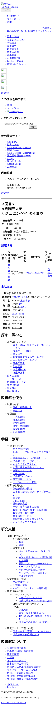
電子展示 (11, 388)
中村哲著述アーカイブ (25, 360)
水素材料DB (13, 58)
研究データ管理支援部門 (20, 673)
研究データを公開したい (26, 634)
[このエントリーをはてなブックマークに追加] (3, 84)
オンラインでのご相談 (25, 482)
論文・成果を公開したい (32, 613)
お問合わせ (13, 16)
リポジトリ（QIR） (23, 351)
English (14, 7)
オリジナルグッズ (16, 660)
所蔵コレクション (16, 64)
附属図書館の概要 (16, 648)
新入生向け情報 (21, 449)
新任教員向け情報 (22, 488)
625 (20, 304)
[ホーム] (6, 3)
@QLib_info (13, 684)
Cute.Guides (13, 391)
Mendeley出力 (16, 111)
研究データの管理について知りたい (32, 631)
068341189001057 (35, 272)
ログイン (6, 10)
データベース (14, 379)
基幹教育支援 (20, 503)
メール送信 (13, 108)
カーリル (11, 166)
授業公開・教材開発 (23, 513)
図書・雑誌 (13, 36)
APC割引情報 (20, 585)
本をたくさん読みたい (25, 464)
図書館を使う (35, 31)
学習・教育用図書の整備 (26, 506)
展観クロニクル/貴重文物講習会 (24, 666)
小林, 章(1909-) (19, 297)
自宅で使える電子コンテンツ (28, 467)
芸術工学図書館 (21, 426)
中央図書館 (19, 416)
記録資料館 (19, 432)
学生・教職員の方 (22, 407)
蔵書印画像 (13, 52)
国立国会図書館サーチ (19, 155)
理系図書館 (19, 420)
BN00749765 (18, 313)
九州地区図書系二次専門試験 (22, 679)
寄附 (9, 22)
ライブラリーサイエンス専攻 (22, 670)
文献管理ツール (21, 582)
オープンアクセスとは (30, 597)
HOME (10, 31)
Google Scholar (14, 161)
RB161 (22, 307)
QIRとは (23, 610)
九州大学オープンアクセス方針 (35, 600)
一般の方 (17, 410)
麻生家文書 (13, 49)
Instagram (11, 687)
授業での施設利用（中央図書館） (30, 510)
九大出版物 (13, 385)
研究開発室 (13, 654)
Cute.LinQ (12, 142)
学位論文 (11, 42)
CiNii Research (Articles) (19, 147)
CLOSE (5, 93)
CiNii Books (13, 150)
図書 (21, 542)
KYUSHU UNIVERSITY (13, 702)
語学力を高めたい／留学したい (29, 458)
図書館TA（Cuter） (23, 476)
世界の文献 (13, 144)
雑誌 (21, 545)
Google (10, 158)
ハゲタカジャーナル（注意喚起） (30, 588)
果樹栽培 (25, 300)
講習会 (16, 498)
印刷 (9, 105)
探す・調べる (21, 31)
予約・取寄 (50, 272)
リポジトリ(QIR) (15, 39)
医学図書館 (19, 423)
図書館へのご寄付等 (17, 663)
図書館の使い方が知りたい (27, 461)
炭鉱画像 (11, 55)
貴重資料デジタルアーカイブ (28, 357)
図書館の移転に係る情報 (20, 651)
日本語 (5, 7)
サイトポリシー (15, 19)
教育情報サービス (22, 479)
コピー (33, 127)
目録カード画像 (15, 61)
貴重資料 (11, 46)
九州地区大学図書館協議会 (21, 676)
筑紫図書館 (19, 429)
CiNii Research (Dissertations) (21, 153)
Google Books (14, 164)
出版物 (10, 657)
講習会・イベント (22, 470)
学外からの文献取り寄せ (32, 569)
